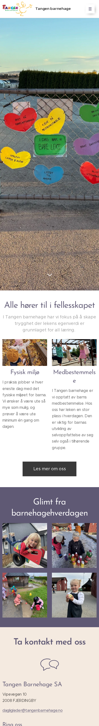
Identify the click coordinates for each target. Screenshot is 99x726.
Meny (90, 8)
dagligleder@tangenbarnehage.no (32, 710)
